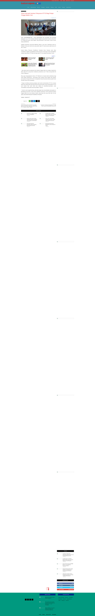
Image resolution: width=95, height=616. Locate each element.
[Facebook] (32, 101)
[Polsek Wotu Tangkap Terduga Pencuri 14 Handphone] (23, 114)
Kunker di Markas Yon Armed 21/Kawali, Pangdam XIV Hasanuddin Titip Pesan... (49, 608)
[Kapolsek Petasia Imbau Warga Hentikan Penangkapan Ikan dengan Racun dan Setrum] (59, 570)
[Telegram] (34, 101)
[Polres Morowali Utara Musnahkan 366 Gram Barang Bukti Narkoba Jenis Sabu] (23, 125)
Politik (56, 7)
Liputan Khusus (68, 7)
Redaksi (64, 0)
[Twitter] (32, 599)
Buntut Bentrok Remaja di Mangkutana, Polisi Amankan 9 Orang (50, 124)
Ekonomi (38, 7)
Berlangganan (70, 589)
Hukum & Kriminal (33, 7)
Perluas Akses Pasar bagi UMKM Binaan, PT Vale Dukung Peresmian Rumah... (68, 564)
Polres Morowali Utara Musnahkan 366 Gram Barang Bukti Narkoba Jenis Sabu (31, 124)
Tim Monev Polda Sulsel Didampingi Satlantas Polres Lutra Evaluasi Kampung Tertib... (68, 554)
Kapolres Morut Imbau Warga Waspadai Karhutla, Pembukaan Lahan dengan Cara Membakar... (32, 119)
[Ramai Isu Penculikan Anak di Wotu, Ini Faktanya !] (41, 598)
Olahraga (52, 7)
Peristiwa (63, 7)
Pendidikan (43, 7)
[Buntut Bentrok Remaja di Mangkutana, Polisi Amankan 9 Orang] (42, 125)
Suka (72, 583)
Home (28, 7)
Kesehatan (47, 7)
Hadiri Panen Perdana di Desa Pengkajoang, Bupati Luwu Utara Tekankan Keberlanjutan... (68, 574)
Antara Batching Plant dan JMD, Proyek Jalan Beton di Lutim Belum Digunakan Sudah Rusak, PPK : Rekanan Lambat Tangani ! (29, 106)
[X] (37, 101)
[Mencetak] (39, 101)
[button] (73, 3)
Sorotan (59, 7)
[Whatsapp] (26, 599)
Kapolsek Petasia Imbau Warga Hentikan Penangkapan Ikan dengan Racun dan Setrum (68, 569)
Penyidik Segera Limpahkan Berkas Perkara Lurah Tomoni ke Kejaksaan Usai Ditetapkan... (50, 114)
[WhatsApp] (30, 101)
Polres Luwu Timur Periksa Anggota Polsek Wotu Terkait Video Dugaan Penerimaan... (50, 119)
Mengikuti (71, 585)
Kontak (61, 0)
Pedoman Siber (68, 0)
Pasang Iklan (72, 0)
